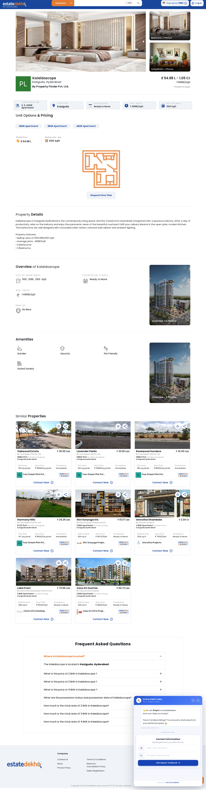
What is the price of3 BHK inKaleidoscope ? (70, 681)
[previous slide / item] (18, 41)
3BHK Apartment (57, 126)
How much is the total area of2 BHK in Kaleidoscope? (76, 705)
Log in (198, 3)
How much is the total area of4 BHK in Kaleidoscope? (76, 721)
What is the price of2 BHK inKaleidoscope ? (70, 673)
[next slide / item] (144, 41)
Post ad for (175, 3)
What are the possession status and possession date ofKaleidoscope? (88, 697)
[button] (128, 3)
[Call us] (193, 700)
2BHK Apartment (28, 126)
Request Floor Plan (101, 195)
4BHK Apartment (86, 126)
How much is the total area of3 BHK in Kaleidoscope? (76, 713)
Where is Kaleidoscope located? (64, 656)
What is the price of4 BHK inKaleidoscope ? (70, 689)
